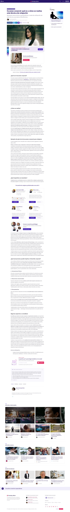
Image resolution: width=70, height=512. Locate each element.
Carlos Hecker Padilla (20, 189)
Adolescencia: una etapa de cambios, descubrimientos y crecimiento (41, 459)
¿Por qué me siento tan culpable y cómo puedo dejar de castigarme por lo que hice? (27, 458)
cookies (35, 508)
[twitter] (14, 23)
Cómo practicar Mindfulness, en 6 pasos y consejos (48, 418)
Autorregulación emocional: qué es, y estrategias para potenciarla (57, 481)
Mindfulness (26, 79)
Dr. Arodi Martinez (19, 206)
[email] (18, 23)
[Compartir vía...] (8, 55)
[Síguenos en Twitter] (47, 506)
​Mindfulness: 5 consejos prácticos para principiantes (12, 435)
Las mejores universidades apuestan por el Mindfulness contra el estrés (56, 435)
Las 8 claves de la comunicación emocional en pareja (12, 481)
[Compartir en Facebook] (8, 48)
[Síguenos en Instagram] (51, 506)
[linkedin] (16, 23)
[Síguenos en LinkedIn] (49, 506)
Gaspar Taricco (35, 206)
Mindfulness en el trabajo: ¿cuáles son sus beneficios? (18, 418)
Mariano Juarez (36, 189)
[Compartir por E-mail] (8, 53)
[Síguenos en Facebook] (46, 506)
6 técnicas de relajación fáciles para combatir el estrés (30, 72)
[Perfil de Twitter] (12, 396)
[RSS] (57, 506)
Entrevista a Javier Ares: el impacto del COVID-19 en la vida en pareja (27, 481)
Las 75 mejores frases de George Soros (42, 481)
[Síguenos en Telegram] (55, 506)
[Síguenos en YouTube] (53, 506)
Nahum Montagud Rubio (12, 19)
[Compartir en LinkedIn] (8, 52)
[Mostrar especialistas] (3, 488)
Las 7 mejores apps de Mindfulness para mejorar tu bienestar (42, 435)
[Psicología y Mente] (35, 1)
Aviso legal (28, 508)
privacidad (32, 508)
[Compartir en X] (8, 50)
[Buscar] (60, 1)
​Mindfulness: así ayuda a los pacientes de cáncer (26, 435)
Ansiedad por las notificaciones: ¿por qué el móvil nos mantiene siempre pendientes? (57, 458)
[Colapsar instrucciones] (42, 369)
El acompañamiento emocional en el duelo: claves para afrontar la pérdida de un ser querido (12, 458)
